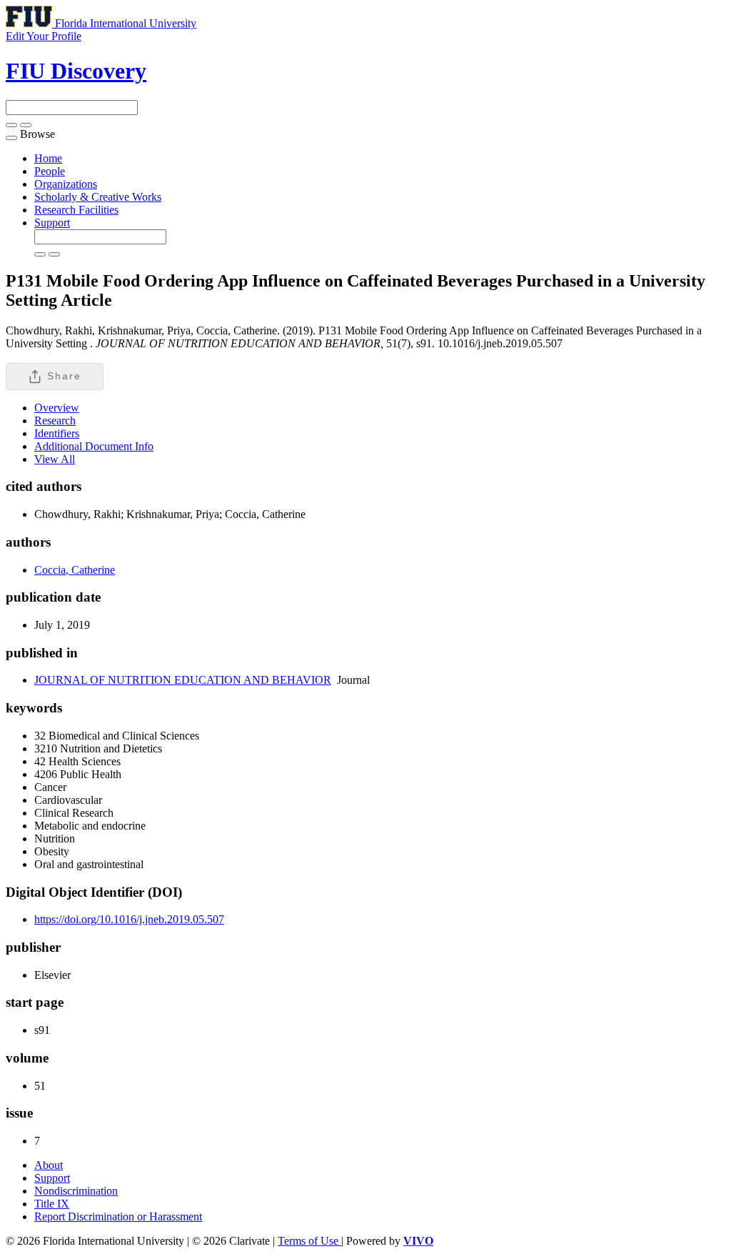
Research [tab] (55, 420)
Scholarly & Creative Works (97, 197)
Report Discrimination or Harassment (118, 1216)
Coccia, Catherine (74, 570)
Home (48, 158)
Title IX (51, 1204)
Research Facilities (76, 210)
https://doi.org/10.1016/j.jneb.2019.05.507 (129, 919)
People (49, 171)
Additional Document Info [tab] (93, 446)
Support (52, 223)
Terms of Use (309, 1241)
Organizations (65, 184)
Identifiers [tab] (56, 433)
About (48, 1165)
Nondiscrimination (76, 1191)
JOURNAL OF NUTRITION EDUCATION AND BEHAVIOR (182, 680)
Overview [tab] (56, 408)
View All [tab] (54, 459)
